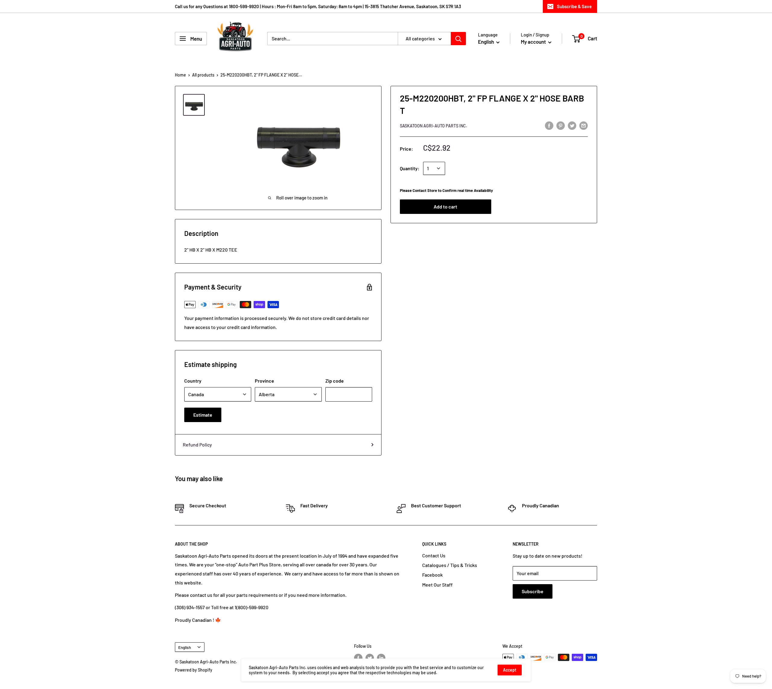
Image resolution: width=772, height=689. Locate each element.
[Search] (458, 38)
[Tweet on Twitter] (572, 125)
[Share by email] (583, 125)
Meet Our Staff (437, 584)
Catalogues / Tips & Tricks (449, 565)
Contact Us (433, 555)
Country (192, 381)
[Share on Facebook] (549, 125)
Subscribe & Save (574, 6)
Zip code (334, 381)
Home (180, 74)
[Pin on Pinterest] (560, 125)
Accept (509, 669)
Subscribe (532, 591)
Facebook (432, 575)
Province (264, 381)
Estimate (202, 415)
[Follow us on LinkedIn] (381, 658)
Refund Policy (197, 444)
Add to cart (445, 207)
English (184, 647)
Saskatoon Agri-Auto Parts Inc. (433, 125)
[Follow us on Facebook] (358, 658)
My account (534, 42)
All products (203, 74)
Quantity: (409, 168)
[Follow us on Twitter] (369, 658)
